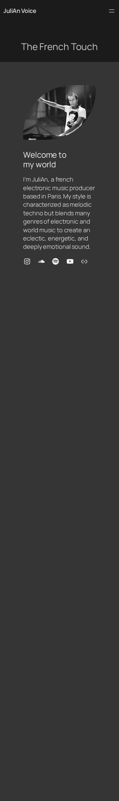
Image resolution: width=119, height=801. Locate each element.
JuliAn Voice (19, 11)
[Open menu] (112, 11)
